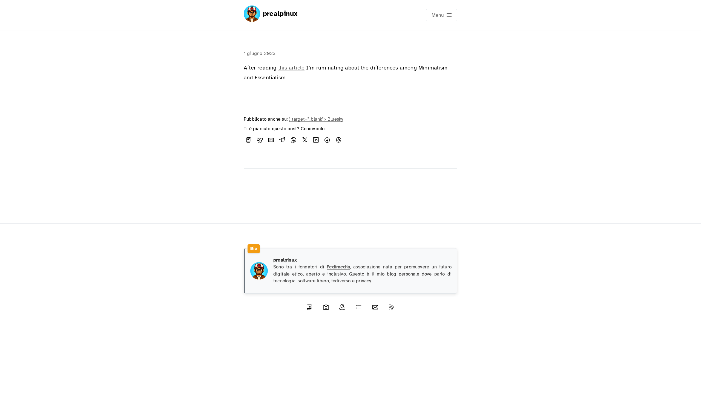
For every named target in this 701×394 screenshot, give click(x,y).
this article (291, 67)
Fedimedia (338, 267)
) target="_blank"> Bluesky (316, 119)
